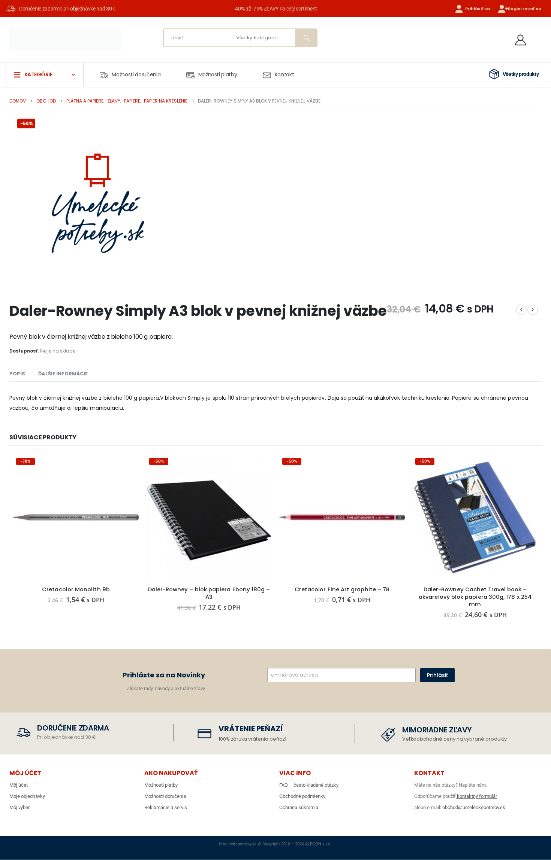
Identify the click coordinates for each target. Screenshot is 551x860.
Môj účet (18, 785)
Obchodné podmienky (302, 796)
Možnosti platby (217, 74)
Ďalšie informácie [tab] (63, 373)
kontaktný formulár (476, 796)
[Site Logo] (65, 39)
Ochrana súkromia (298, 807)
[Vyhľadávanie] (306, 37)
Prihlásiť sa (477, 9)
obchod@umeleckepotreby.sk (473, 807)
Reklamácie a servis (165, 807)
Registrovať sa (524, 9)
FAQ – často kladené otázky (308, 785)
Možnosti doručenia (136, 74)
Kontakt (284, 74)
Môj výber (19, 807)
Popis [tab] (17, 373)
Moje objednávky (27, 796)
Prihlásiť (437, 675)
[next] (532, 310)
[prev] (521, 310)
